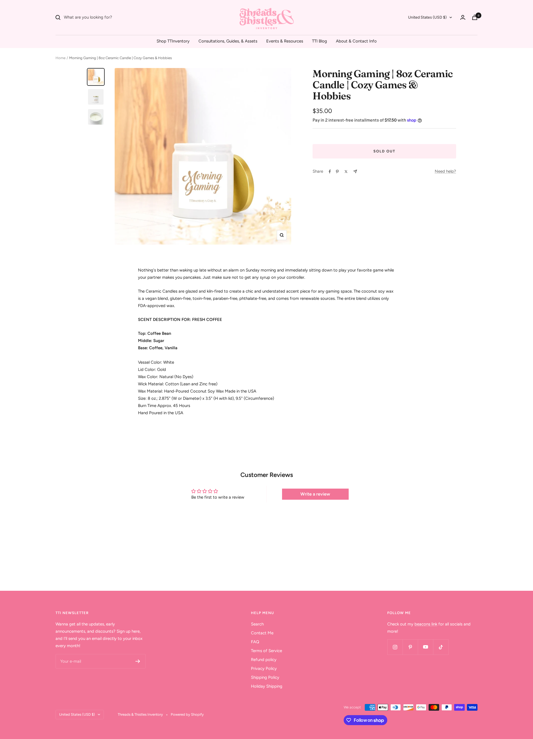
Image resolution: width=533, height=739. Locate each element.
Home (61, 58)
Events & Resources (284, 41)
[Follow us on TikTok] (440, 647)
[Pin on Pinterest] (337, 172)
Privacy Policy (264, 668)
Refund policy (263, 659)
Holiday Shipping (266, 686)
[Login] (462, 17)
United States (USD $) (427, 17)
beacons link (425, 624)
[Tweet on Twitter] (346, 172)
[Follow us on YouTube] (425, 647)
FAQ (255, 641)
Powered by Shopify (187, 714)
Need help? (445, 171)
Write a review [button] (315, 494)
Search (257, 624)
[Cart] (474, 17)
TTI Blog (319, 41)
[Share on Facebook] (330, 172)
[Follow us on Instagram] (395, 647)
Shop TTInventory (173, 41)
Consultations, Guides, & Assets (227, 41)
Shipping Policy (265, 677)
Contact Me (262, 632)
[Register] (137, 661)
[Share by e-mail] (355, 171)
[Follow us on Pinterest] (410, 647)
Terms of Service (266, 650)
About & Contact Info (356, 41)
